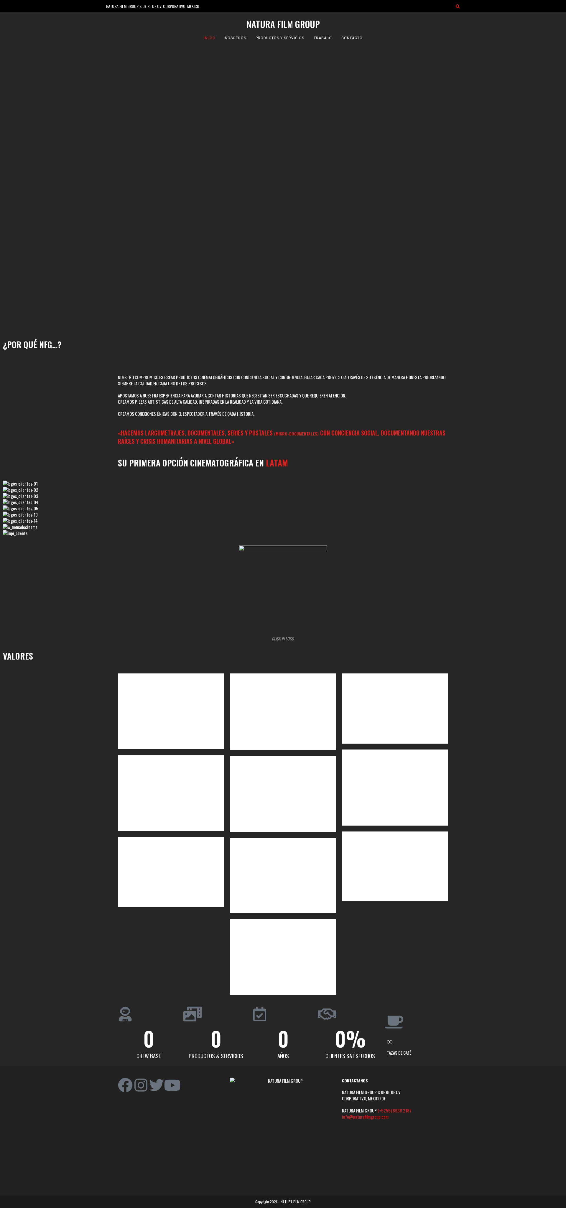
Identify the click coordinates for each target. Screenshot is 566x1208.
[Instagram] (141, 1085)
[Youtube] (172, 1085)
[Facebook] (125, 1085)
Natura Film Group (283, 24)
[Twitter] (156, 1085)
